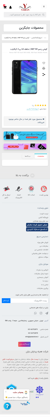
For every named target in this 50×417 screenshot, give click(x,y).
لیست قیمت (44, 213)
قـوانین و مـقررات (42, 270)
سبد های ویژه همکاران (40, 221)
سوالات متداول (43, 257)
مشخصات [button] (41, 156)
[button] (6, 7)
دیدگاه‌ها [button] (27, 156)
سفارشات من (44, 246)
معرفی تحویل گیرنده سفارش (37, 225)
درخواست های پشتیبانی (40, 253)
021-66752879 (33, 329)
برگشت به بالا (23, 175)
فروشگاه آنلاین (43, 217)
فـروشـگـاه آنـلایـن (32, 109)
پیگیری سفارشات (42, 288)
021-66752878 (33, 333)
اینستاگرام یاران (24, 344)
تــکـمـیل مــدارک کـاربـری (37, 229)
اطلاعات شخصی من (41, 249)
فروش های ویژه (42, 242)
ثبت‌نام (6, 300)
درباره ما (45, 281)
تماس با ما (44, 284)
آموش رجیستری (42, 277)
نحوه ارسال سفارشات (41, 273)
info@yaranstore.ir (31, 337)
